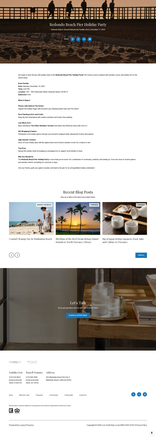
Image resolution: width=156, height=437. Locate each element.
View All (141, 255)
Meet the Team (24, 395)
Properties (39, 395)
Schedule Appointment (78, 315)
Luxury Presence (27, 425)
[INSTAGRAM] (139, 394)
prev (11, 255)
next (17, 255)
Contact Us (82, 395)
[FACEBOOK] (133, 394)
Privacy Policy (141, 425)
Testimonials (68, 395)
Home (11, 395)
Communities (53, 395)
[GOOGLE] (145, 394)
